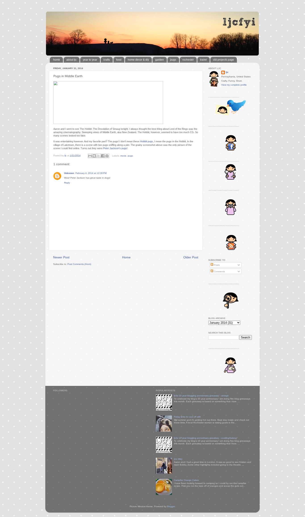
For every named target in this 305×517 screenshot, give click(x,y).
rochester (188, 59)
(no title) (178, 459)
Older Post (190, 257)
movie (123, 155)
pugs (173, 59)
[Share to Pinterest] (107, 156)
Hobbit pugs (146, 141)
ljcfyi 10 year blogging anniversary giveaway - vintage (201, 395)
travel (203, 59)
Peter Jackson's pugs (115, 148)
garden (159, 59)
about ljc (71, 59)
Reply (67, 182)
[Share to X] (98, 156)
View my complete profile (234, 85)
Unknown (69, 173)
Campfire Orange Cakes (186, 480)
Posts (216, 265)
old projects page (223, 59)
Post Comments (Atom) (79, 264)
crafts (106, 59)
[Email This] (90, 156)
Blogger (171, 506)
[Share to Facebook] (102, 156)
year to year (90, 59)
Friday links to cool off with (187, 417)
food (118, 59)
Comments (219, 271)
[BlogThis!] (94, 156)
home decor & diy (138, 59)
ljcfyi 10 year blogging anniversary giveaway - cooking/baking (205, 438)
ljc (227, 72)
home (56, 59)
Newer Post (61, 257)
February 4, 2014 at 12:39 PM (91, 173)
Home (126, 257)
